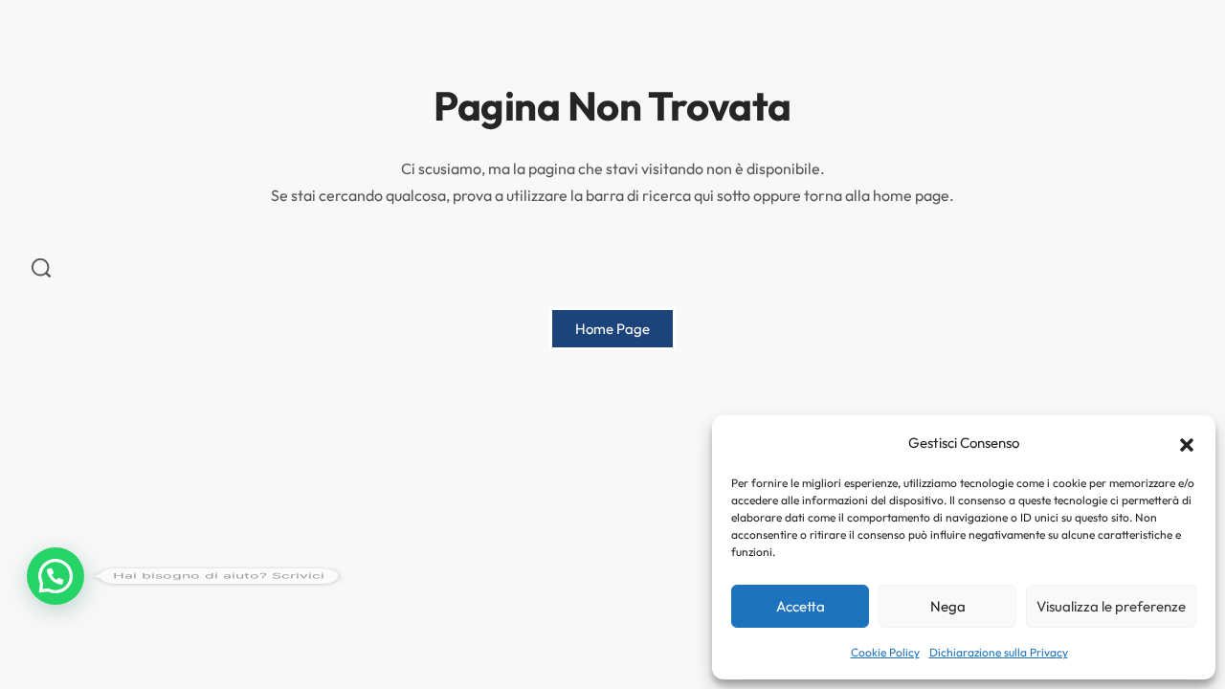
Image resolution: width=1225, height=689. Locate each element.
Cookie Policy (885, 652)
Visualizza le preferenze (1111, 606)
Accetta (800, 606)
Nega (948, 606)
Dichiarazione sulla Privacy (998, 652)
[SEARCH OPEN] (41, 267)
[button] (1186, 443)
